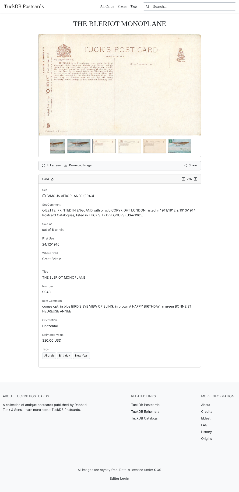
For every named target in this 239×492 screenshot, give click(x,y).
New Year (81, 355)
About (205, 405)
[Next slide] (194, 146)
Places (122, 6)
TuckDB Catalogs (144, 418)
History (206, 432)
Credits (206, 411)
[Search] (147, 6)
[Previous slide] (45, 146)
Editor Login (119, 478)
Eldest (206, 418)
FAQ (204, 425)
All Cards (107, 6)
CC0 (158, 470)
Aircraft (49, 355)
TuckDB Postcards (145, 405)
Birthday (64, 355)
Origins (206, 438)
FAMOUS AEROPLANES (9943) (70, 196)
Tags (133, 6)
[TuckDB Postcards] (24, 6)
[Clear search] (233, 6)
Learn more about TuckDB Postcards (52, 410)
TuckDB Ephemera (145, 411)
